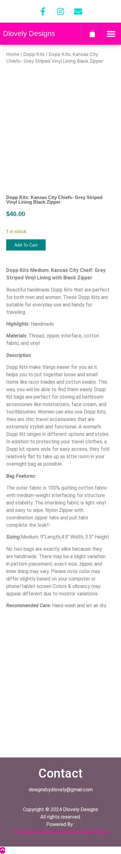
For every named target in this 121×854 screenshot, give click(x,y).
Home (12, 54)
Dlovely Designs (29, 33)
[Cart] (92, 34)
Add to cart (26, 244)
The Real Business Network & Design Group (60, 832)
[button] (111, 34)
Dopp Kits (34, 54)
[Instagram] (60, 11)
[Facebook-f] (43, 11)
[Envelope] (78, 11)
